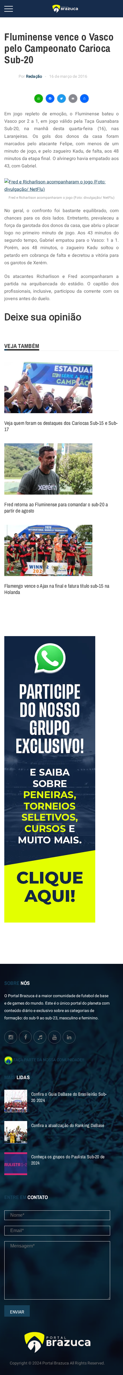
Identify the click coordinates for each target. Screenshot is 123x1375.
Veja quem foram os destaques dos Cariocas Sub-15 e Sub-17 (61, 426)
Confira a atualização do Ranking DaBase (67, 1125)
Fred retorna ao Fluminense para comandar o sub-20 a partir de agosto (56, 507)
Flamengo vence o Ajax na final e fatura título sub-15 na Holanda (56, 589)
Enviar (17, 1312)
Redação (34, 76)
